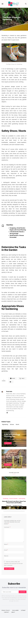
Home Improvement (10, 454)
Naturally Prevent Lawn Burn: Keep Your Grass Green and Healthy (14, 502)
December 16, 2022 (9, 460)
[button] (4, 511)
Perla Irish (6, 24)
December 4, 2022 (7, 23)
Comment (6, 527)
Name (6, 544)
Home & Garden (13, 498)
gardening (5, 424)
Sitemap (23, 610)
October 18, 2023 (17, 505)
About (13, 612)
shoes (12, 424)
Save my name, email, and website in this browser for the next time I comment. (13, 563)
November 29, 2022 (9, 439)
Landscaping (13, 433)
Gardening (5, 13)
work (17, 424)
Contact (6, 612)
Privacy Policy (6, 610)
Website (6, 556)
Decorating (13, 452)
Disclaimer (15, 610)
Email (6, 550)
